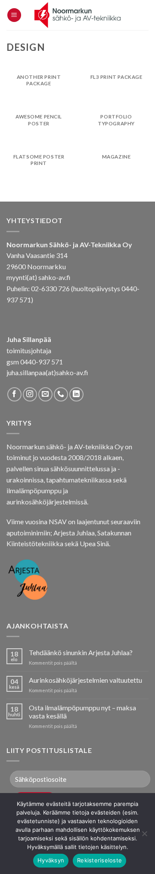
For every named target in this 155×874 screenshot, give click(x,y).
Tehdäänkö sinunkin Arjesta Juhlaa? (81, 652)
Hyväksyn (50, 860)
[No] (144, 836)
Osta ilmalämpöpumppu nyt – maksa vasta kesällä (82, 711)
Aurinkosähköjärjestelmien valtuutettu (85, 680)
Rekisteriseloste (99, 860)
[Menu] (14, 15)
